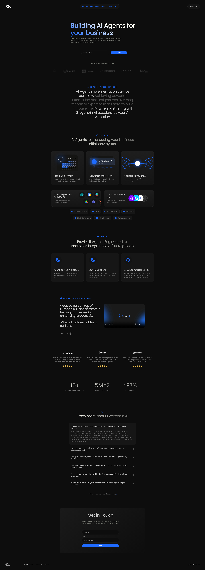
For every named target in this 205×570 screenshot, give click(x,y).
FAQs (110, 6)
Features (85, 6)
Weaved (103, 6)
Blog (115, 6)
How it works (94, 6)
